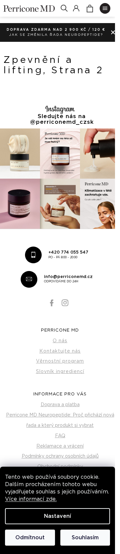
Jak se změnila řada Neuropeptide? (56, 34)
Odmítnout (30, 537)
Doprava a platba (60, 404)
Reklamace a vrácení (60, 446)
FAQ (60, 436)
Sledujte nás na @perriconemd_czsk (62, 119)
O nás (60, 341)
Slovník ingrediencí (60, 371)
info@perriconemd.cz (68, 279)
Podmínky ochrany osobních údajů (60, 456)
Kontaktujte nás (60, 351)
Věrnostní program (60, 361)
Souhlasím (85, 537)
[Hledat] (64, 8)
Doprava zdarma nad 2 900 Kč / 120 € (56, 29)
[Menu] (105, 8)
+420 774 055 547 (68, 254)
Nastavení (57, 516)
